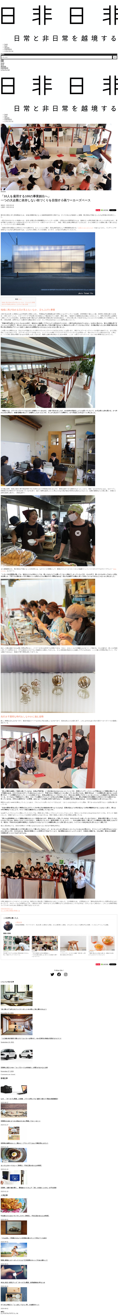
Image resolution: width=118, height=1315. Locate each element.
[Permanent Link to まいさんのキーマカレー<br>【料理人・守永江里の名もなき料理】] (14, 1162)
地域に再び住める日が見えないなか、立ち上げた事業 (18, 302)
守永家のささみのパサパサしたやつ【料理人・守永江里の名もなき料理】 (25, 1216)
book (6, 44)
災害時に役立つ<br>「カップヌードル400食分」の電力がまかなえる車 (24, 1067)
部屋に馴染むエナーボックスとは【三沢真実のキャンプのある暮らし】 (24, 1260)
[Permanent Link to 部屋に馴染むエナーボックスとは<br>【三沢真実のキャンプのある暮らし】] (14, 1256)
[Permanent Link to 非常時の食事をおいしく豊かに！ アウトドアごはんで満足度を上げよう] (14, 1139)
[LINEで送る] (105, 210)
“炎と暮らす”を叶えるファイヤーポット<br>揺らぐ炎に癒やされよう (24, 1009)
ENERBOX (8, 49)
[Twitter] (1, 54)
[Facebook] (2, 54)
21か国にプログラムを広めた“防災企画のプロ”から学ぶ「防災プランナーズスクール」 (16, 954)
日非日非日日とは (7, 908)
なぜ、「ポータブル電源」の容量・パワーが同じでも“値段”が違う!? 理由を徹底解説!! (29, 1099)
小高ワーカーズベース (85, 228)
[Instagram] (3, 54)
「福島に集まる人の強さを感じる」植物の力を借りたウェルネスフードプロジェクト (101, 954)
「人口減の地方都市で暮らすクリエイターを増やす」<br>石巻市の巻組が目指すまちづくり (31, 1038)
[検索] (115, 57)
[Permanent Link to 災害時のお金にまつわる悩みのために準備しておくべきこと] (14, 1117)
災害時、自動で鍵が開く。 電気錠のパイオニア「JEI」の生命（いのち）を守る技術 (28, 1187)
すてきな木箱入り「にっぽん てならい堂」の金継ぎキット (20, 1304)
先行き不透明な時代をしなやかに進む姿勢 (15, 304)
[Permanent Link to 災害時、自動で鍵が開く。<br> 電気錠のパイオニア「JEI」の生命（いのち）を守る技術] (14, 1184)
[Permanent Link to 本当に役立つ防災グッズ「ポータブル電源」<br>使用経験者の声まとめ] (14, 1279)
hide (20, 299)
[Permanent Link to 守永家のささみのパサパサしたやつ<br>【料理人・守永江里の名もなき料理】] (14, 1212)
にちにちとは (8, 51)
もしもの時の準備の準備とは (10, 910)
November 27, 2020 (7, 1071)
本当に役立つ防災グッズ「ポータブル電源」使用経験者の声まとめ (23, 1282)
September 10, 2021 (7, 1042)
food (5, 46)
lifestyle (6, 47)
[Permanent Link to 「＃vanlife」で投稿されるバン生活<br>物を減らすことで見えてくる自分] (14, 1234)
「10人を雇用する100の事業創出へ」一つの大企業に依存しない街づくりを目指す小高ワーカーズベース (44, 955)
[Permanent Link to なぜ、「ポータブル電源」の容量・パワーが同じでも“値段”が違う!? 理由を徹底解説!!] (14, 1095)
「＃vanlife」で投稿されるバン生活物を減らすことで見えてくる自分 (24, 1238)
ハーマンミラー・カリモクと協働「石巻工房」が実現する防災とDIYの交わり (73, 954)
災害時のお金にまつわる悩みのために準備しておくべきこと (21, 1121)
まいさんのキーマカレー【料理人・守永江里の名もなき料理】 (21, 1165)
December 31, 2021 (7, 1013)
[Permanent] (17, 1005)
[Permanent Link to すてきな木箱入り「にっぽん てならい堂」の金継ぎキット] (14, 1301)
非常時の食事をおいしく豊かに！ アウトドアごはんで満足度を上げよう (24, 1143)
